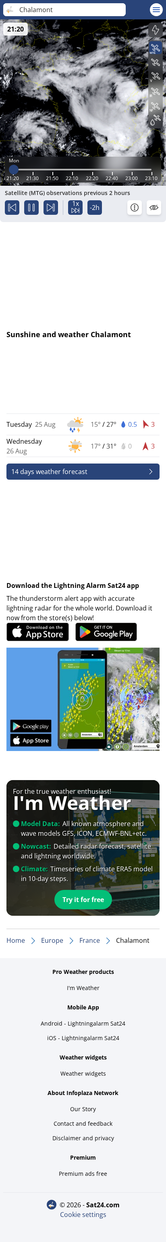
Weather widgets (83, 1073)
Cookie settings (83, 1214)
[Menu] (156, 9)
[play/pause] (31, 207)
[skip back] (12, 207)
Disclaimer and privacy (83, 1138)
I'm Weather (83, 988)
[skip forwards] (51, 207)
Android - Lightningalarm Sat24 (83, 1023)
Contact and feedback (83, 1123)
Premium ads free (83, 1173)
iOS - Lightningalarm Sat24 (83, 1038)
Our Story (83, 1109)
